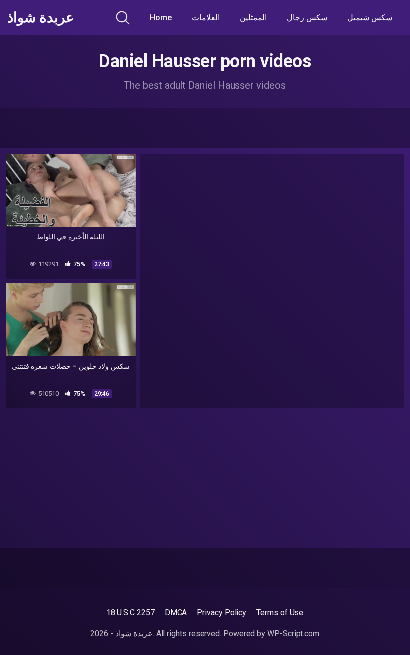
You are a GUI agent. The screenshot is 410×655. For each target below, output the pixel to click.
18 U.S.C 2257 (130, 612)
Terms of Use (280, 612)
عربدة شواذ (41, 17)
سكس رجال (307, 17)
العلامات (206, 17)
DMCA (176, 612)
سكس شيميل (370, 17)
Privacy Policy (221, 612)
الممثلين (253, 17)
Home (161, 17)
